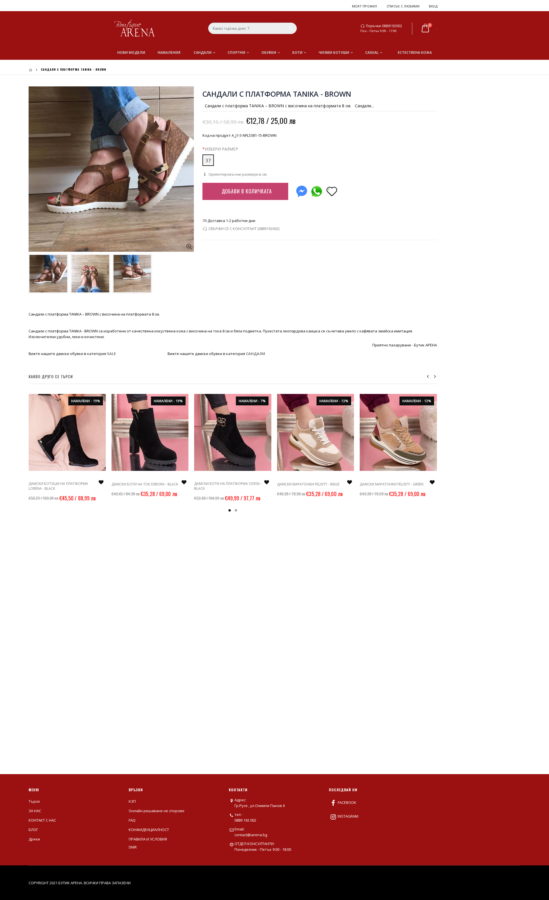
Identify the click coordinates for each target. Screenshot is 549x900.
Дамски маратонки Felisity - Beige (308, 484)
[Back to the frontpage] (31, 69)
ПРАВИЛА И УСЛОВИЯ (148, 839)
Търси (34, 801)
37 (208, 160)
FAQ (132, 820)
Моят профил (364, 6)
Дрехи (34, 839)
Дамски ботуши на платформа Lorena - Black (58, 486)
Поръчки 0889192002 (384, 26)
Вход (433, 6)
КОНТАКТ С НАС (42, 820)
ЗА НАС (35, 810)
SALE (111, 353)
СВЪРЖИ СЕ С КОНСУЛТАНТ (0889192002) (243, 228)
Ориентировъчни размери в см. (237, 174)
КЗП (132, 801)
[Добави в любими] (332, 191)
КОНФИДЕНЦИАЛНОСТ (149, 829)
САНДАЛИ (255, 353)
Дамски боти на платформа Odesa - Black (228, 486)
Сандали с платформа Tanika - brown (276, 94)
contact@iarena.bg (250, 834)
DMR (133, 847)
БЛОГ (33, 829)
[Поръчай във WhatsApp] (316, 190)
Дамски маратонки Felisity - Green (391, 484)
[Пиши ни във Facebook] (302, 190)
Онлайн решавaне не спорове (156, 810)
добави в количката (247, 191)
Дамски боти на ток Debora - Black (145, 484)
